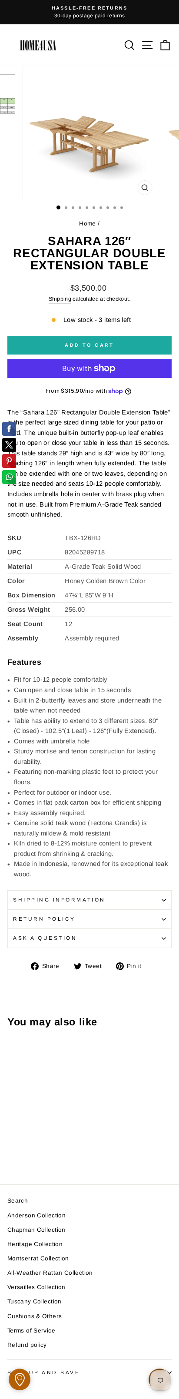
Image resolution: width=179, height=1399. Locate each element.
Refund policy (27, 1345)
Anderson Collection (36, 1215)
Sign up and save (43, 1372)
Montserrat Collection (38, 1258)
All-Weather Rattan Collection (50, 1273)
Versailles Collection (36, 1287)
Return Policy (44, 919)
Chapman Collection (36, 1230)
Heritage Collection (35, 1244)
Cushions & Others (34, 1316)
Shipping (60, 299)
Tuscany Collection (34, 1301)
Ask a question (45, 938)
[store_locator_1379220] (19, 1379)
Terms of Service (31, 1330)
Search (17, 1200)
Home (87, 223)
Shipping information (59, 899)
